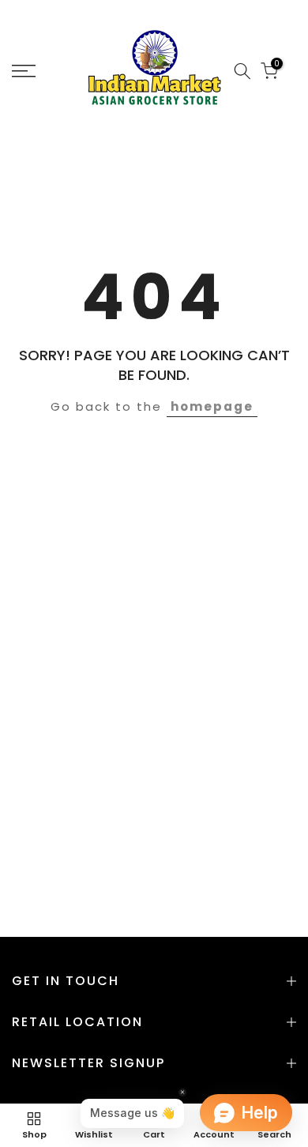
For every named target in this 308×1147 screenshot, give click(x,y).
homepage (212, 406)
